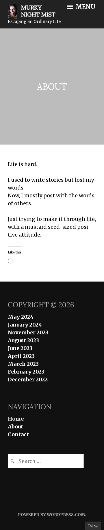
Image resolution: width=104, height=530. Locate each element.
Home (16, 418)
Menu (84, 7)
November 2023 (28, 332)
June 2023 (20, 348)
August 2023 (23, 340)
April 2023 (21, 356)
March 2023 (23, 363)
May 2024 (21, 316)
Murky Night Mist (38, 11)
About (15, 426)
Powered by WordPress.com (51, 514)
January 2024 (25, 324)
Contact (18, 434)
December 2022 (28, 379)
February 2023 (26, 371)
